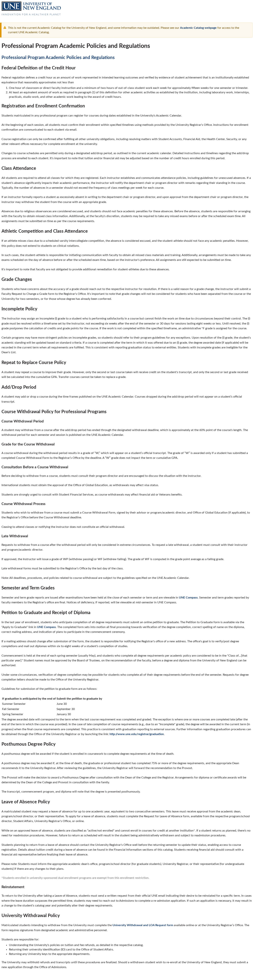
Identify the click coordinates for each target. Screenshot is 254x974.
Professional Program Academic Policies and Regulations (58, 57)
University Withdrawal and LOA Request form (142, 925)
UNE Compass (188, 597)
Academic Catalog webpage (198, 27)
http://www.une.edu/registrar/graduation (137, 734)
